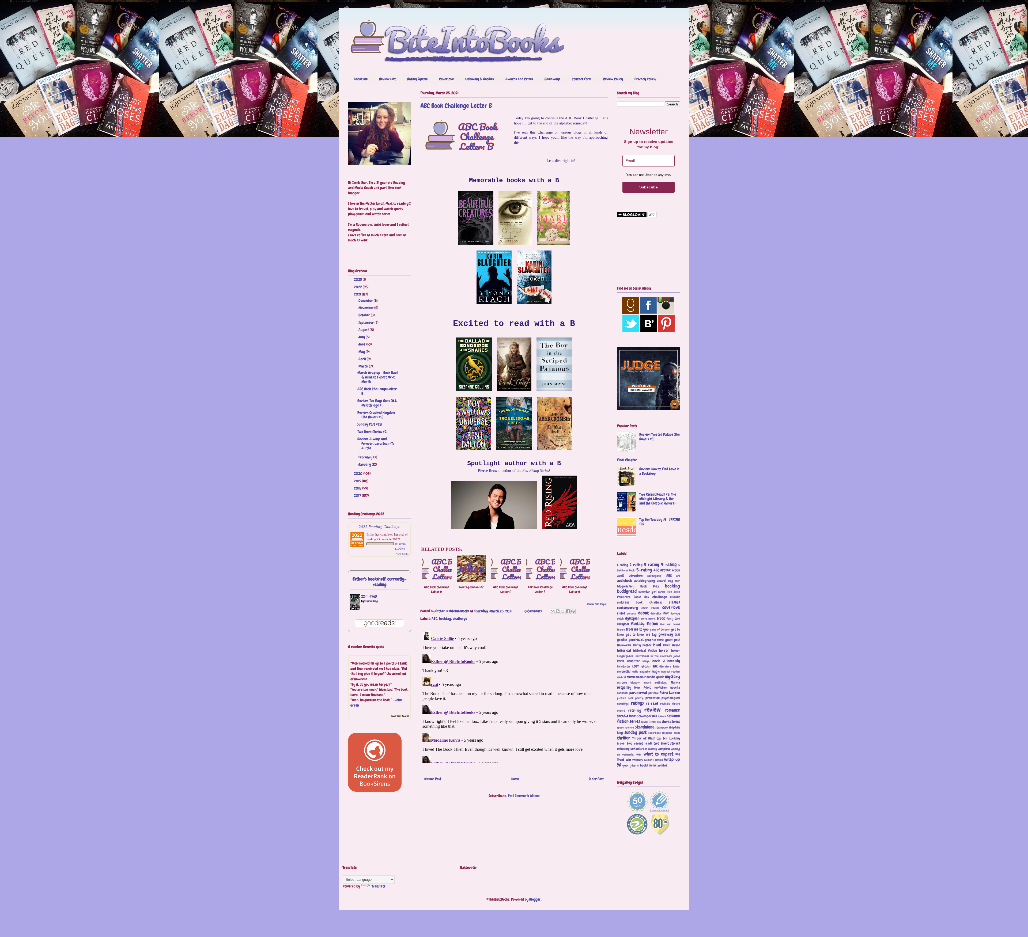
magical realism (670, 671)
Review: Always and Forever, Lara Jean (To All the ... (375, 443)
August (364, 329)
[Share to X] (562, 611)
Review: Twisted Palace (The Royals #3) (659, 436)
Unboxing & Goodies (479, 79)
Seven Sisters (648, 722)
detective (656, 613)
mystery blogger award (634, 682)
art (678, 576)
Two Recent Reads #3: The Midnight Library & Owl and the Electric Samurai (657, 499)
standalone (645, 727)
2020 (358, 473)
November (366, 307)
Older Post (596, 778)
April (362, 358)
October (364, 315)
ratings (637, 703)
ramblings (623, 703)
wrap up (672, 759)
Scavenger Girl (647, 716)
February (365, 457)
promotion (652, 698)
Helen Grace (671, 645)
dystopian (632, 618)
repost (621, 710)
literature (665, 666)
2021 (358, 294)
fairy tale (673, 618)
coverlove (671, 607)
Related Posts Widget (596, 604)
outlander (622, 693)
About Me (361, 79)
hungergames (625, 656)
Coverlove (446, 79)
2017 (358, 495)
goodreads (636, 639)
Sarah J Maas (627, 716)
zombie (662, 765)
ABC (434, 618)
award (661, 581)
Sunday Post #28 (369, 424)
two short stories (666, 743)
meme (631, 676)
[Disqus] (514, 696)
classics (674, 602)
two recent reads (639, 743)
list (655, 666)
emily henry (648, 618)
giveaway (666, 634)
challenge (460, 618)
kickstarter (623, 666)
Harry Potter (642, 645)
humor (675, 650)
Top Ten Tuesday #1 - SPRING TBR (659, 521)
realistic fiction (670, 703)
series (635, 721)
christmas (655, 602)
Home (515, 778)
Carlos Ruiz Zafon (669, 592)
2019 (358, 481)
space (620, 727)
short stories (671, 721)
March (363, 366)
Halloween (624, 645)
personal (653, 693)
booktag (445, 618)
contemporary (627, 607)
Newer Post (432, 778)
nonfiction (660, 687)
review (652, 710)
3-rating (651, 564)
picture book (625, 698)
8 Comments (533, 611)
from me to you (637, 629)
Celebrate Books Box (633, 597)
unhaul (635, 749)
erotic (661, 618)
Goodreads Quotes (400, 716)
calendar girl (647, 592)
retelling (634, 710)
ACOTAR (665, 570)
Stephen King (371, 601)
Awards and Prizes (519, 79)
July (362, 337)
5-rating (644, 570)
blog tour (674, 581)
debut (643, 613)
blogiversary (625, 586)
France (621, 629)
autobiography (644, 581)
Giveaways (552, 79)
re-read (652, 703)
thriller (623, 738)
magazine (645, 671)
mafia (635, 671)
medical (621, 677)
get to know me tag (641, 634)
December (366, 300)
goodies (622, 640)
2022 (358, 286)
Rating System (417, 79)
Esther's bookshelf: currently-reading (380, 581)
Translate (379, 886)
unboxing (623, 749)
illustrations (642, 656)
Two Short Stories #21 (372, 431)
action (676, 570)
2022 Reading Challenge (379, 526)
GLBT (677, 634)
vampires (664, 749)
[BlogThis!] (557, 611)
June (362, 344)
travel (621, 743)
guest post (672, 640)
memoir (641, 677)
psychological (671, 698)
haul (657, 645)
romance (672, 710)
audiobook (624, 580)
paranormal (638, 692)
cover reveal (650, 608)
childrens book (629, 602)
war (639, 754)
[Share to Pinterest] (573, 611)
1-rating (622, 565)
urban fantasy (648, 749)
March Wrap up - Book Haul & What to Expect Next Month (377, 377)
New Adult (642, 687)
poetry (639, 698)
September (366, 322)
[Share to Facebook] (567, 611)
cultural (631, 613)
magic (656, 671)
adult (620, 576)
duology (675, 613)
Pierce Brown (489, 471)
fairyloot (623, 624)
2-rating (636, 564)
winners (637, 760)
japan (677, 656)
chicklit (675, 597)
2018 (358, 488)
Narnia (675, 682)
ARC (669, 576)
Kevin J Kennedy (666, 660)
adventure (636, 576)
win (628, 759)
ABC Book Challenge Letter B (377, 391)
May (362, 351)
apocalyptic (654, 576)
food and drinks (670, 624)
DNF (666, 613)
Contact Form (581, 79)
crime (621, 613)
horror (664, 650)
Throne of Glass (643, 738)
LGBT (635, 666)
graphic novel (654, 640)
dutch (620, 618)
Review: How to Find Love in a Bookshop (659, 471)
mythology (661, 682)
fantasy (638, 624)
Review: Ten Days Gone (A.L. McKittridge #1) (377, 403)
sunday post (636, 732)
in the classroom (661, 656)
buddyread (627, 591)
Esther (370, 534)
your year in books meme (639, 765)
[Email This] (552, 611)
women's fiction (653, 760)
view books (402, 554)
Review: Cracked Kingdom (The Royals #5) (376, 414)
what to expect (658, 754)
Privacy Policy (645, 79)
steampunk (662, 727)
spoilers (629, 727)
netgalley (624, 687)
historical (624, 650)
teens (677, 733)
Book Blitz (649, 586)
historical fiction (645, 650)
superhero (654, 733)
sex (659, 722)
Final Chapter (627, 459)
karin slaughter (628, 661)
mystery (672, 677)
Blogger (535, 899)
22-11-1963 (369, 596)
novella (675, 687)
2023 (358, 279)
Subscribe (648, 187)
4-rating (669, 564)
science (662, 716)
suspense (667, 733)
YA (619, 765)
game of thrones (660, 629)
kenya (645, 661)
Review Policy (613, 79)
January (365, 464)
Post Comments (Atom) (524, 795)
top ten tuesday (668, 738)
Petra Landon (670, 692)
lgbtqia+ (646, 666)
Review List (387, 79)
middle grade (655, 677)
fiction (652, 624)
